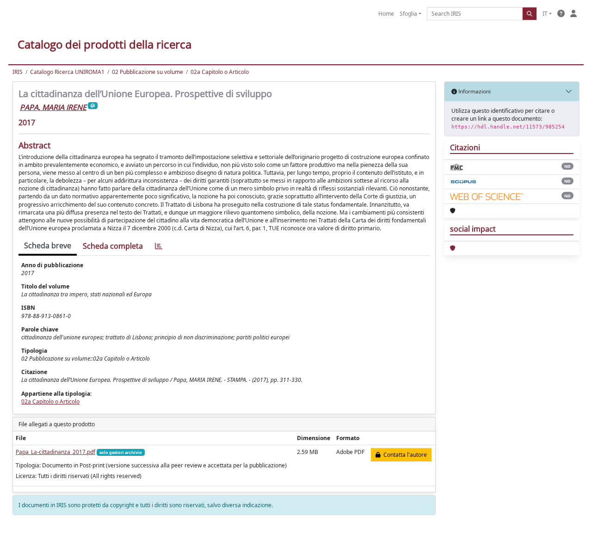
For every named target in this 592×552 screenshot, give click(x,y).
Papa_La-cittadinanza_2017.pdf (55, 452)
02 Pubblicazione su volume (147, 72)
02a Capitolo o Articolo (220, 72)
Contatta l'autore (404, 455)
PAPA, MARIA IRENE (53, 107)
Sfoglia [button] (408, 14)
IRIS (17, 72)
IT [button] (545, 14)
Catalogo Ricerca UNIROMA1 (67, 72)
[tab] (158, 246)
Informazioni (474, 91)
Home (386, 14)
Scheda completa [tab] (113, 246)
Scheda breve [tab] (47, 245)
